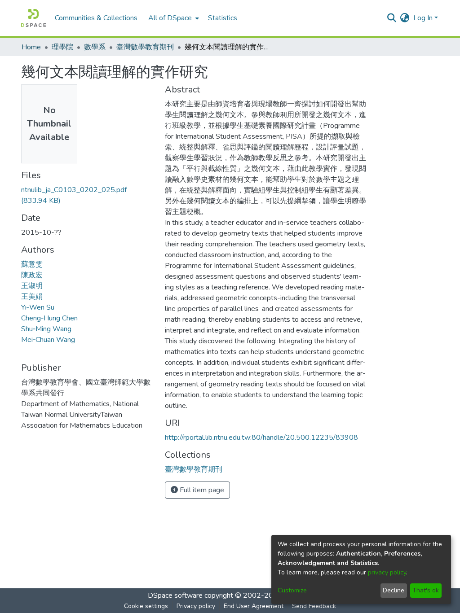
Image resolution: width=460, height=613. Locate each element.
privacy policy (387, 572)
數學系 (95, 47)
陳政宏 (32, 275)
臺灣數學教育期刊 (145, 47)
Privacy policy (196, 606)
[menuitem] (172, 18)
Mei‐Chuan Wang (48, 340)
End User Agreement (253, 606)
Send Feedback (314, 606)
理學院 (62, 47)
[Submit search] (392, 18)
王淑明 (32, 286)
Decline (393, 590)
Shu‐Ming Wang (46, 329)
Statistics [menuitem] (222, 18)
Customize (292, 590)
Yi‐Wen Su (37, 307)
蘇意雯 (32, 264)
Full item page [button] (201, 490)
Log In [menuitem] (423, 18)
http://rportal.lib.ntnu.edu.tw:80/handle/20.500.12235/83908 (261, 437)
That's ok (425, 590)
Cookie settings (146, 606)
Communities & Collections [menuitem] (96, 18)
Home (31, 47)
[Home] (33, 18)
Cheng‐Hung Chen (49, 318)
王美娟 (32, 297)
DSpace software (175, 595)
